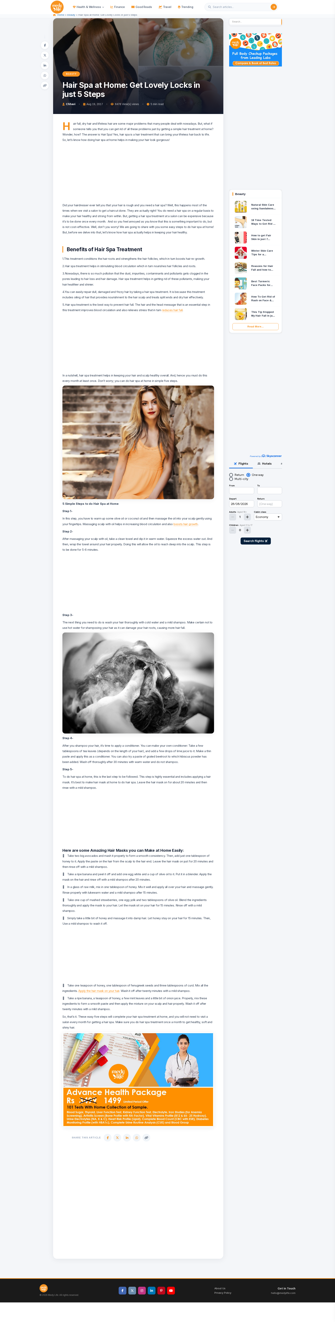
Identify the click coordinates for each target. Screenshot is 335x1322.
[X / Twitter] (132, 1290)
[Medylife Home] (57, 7)
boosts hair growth (186, 524)
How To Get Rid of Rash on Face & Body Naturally (263, 298)
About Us (219, 1288)
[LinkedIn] (45, 65)
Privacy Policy (222, 1292)
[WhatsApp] (45, 75)
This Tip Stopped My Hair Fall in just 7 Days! (263, 314)
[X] (45, 55)
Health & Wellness (89, 7)
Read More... (255, 326)
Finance (119, 7)
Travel (167, 7)
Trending (187, 7)
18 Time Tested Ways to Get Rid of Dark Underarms (263, 222)
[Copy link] (45, 85)
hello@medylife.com (283, 1292)
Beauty (71, 14)
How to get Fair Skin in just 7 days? (261, 237)
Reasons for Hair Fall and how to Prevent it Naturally (262, 268)
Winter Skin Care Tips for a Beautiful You (262, 252)
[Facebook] (45, 45)
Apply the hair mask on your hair (98, 991)
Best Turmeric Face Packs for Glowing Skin (260, 283)
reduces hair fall (172, 310)
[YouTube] (171, 1290)
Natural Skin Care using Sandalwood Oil (263, 207)
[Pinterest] (161, 1290)
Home (60, 14)
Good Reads (144, 7)
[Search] (274, 7)
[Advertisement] (138, 170)
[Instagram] (142, 1290)
